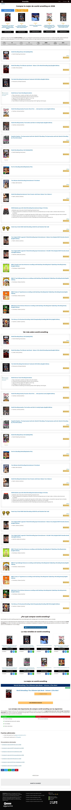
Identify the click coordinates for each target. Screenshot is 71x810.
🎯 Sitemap (51, 793)
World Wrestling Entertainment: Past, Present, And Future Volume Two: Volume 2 (31, 194)
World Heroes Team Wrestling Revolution (21, 93)
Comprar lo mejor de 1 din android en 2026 (12, 751)
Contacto (65, 1)
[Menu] (2, 1)
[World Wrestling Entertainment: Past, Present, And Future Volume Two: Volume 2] (6, 198)
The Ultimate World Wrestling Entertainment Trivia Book (25, 180)
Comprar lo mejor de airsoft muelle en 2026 (34, 799)
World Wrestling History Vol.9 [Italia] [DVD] (22, 150)
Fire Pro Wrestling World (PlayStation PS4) (21, 166)
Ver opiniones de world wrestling (36, 627)
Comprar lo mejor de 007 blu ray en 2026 (11, 744)
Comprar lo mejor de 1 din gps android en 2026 (13, 755)
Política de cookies (53, 796)
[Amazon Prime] (67, 55)
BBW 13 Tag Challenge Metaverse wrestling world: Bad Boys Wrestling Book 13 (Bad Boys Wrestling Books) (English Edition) (40, 279)
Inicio (59, 1)
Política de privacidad (53, 797)
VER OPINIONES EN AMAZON (35, 702)
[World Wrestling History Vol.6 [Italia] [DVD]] (6, 55)
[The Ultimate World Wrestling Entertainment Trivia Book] (6, 184)
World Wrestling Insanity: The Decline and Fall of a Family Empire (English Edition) (31, 122)
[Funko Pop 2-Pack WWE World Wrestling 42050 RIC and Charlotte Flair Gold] (6, 228)
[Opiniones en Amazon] (6, 159)
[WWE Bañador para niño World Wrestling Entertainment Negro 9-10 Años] (6, 211)
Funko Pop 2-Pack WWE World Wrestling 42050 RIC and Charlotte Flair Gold (30, 226)
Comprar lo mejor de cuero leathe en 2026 (33, 793)
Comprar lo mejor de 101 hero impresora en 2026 (13, 762)
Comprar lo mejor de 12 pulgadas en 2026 (11, 765)
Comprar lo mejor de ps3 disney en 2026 (33, 797)
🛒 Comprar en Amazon (42, 693)
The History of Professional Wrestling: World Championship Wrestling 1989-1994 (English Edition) (35, 319)
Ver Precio (66, 57)
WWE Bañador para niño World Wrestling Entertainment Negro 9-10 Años (29, 208)
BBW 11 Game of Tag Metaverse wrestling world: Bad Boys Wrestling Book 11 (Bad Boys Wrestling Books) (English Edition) (39, 292)
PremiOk (25, 1)
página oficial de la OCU (20, 735)
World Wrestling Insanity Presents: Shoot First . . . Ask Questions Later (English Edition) (33, 109)
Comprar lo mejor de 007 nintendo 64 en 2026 (13, 748)
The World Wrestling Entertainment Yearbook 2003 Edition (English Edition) (30, 79)
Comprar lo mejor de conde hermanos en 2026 (34, 801)
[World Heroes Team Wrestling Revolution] (6, 94)
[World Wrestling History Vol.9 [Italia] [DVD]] (6, 153)
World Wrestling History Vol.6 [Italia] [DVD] (22, 51)
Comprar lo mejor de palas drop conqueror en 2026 (35, 795)
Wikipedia (18, 737)
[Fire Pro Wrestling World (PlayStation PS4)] (6, 170)
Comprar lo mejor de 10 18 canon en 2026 (11, 758)
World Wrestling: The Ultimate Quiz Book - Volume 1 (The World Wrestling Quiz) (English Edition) (35, 65)
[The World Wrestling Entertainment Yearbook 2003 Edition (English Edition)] (6, 83)
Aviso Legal (52, 798)
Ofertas (3, 3)
